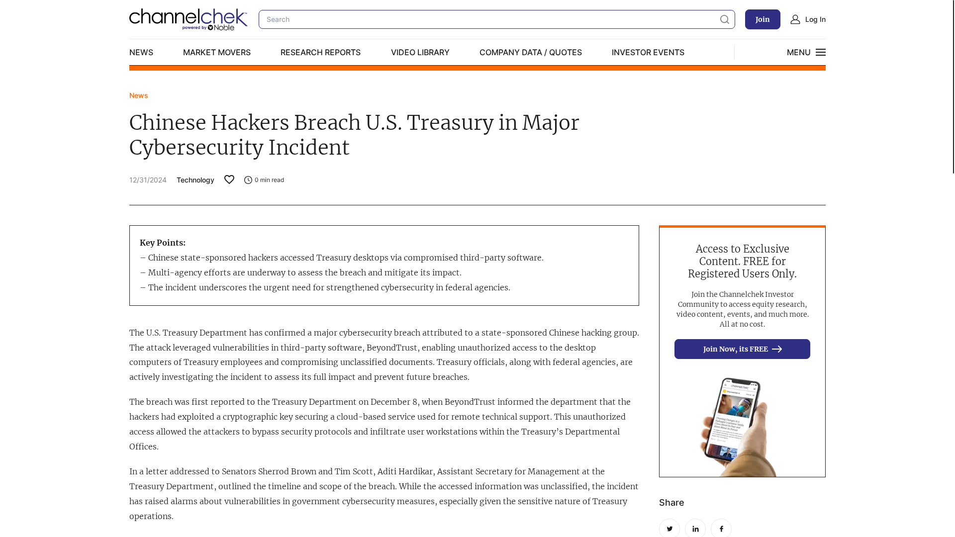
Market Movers (217, 52)
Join (763, 19)
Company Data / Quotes (530, 52)
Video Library (420, 52)
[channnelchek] (189, 19)
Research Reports (321, 52)
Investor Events (648, 52)
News (141, 52)
